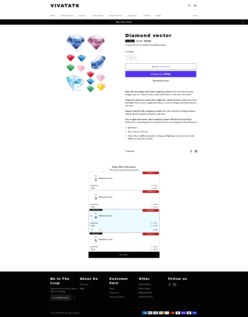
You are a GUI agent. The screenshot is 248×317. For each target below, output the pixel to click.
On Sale (147, 15)
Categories (132, 15)
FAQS (158, 15)
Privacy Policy (144, 288)
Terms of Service (146, 296)
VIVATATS (64, 5)
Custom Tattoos (115, 15)
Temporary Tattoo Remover (185, 122)
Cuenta (195, 15)
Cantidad (129, 52)
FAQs (111, 288)
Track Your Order (116, 296)
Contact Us (114, 292)
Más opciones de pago (161, 80)
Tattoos (82, 15)
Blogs (82, 288)
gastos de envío (134, 45)
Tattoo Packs (97, 15)
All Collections (67, 15)
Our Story (84, 284)
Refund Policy (145, 284)
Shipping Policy (145, 292)
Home (52, 15)
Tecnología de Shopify (72, 313)
